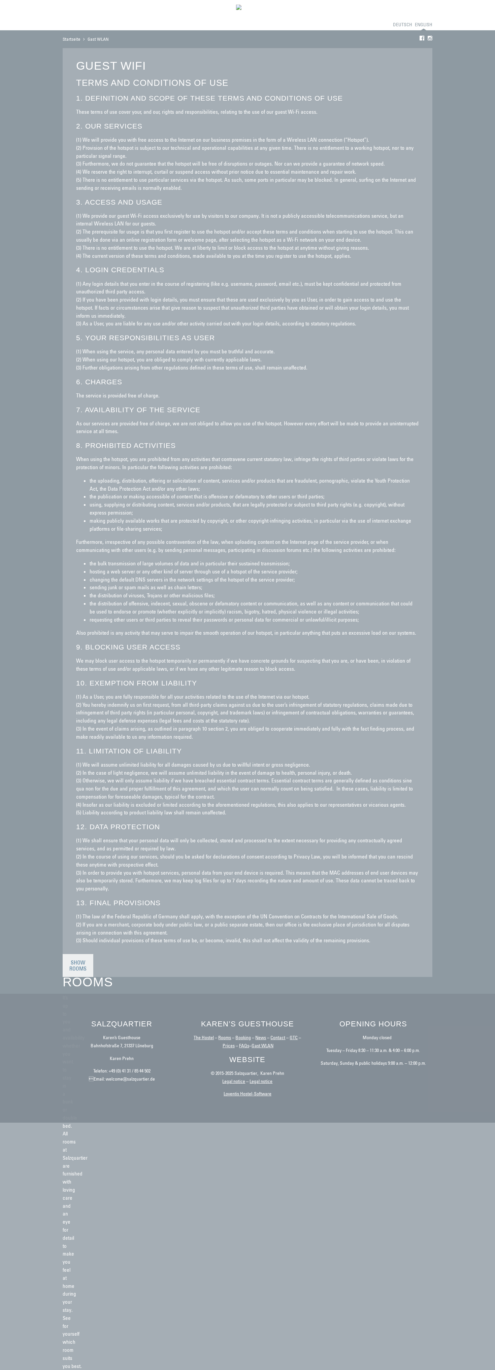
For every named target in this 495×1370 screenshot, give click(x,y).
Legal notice (233, 1081)
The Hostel (204, 1037)
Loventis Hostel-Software (247, 1093)
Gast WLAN (262, 1045)
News (260, 1037)
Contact (175, 24)
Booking (72, 24)
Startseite (71, 39)
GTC (294, 1037)
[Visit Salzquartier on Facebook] (422, 38)
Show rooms (78, 965)
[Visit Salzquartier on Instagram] (430, 38)
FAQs (244, 1045)
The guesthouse (104, 24)
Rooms (134, 24)
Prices (154, 24)
